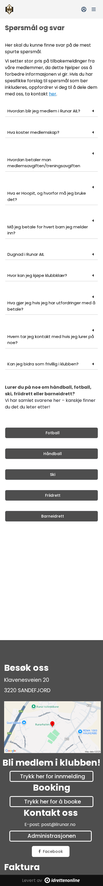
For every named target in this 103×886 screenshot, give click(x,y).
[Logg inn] (84, 9)
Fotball (53, 433)
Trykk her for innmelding (52, 776)
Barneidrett (52, 516)
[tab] (51, 111)
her (52, 94)
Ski (52, 474)
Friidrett (52, 495)
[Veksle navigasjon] (94, 9)
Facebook (53, 851)
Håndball (52, 453)
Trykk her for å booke (52, 801)
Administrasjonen (51, 836)
